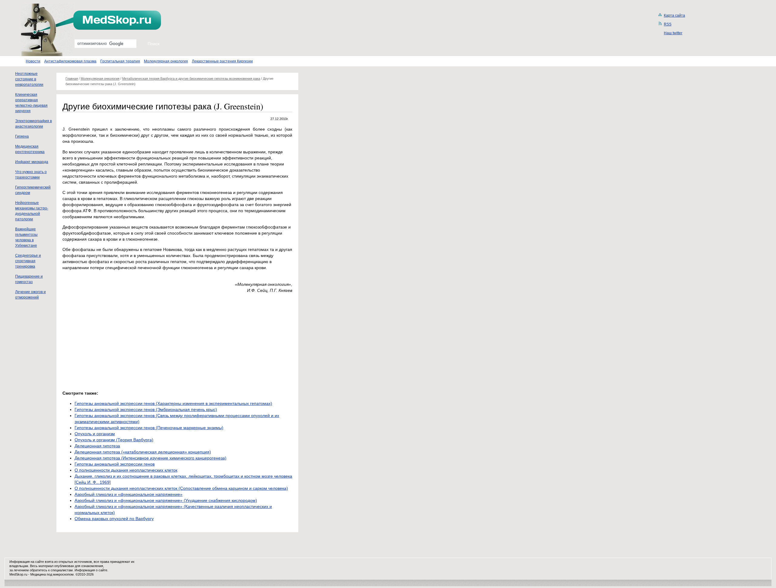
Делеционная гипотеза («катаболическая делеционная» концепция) (143, 451)
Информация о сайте (91, 570)
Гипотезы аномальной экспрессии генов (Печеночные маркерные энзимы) (149, 427)
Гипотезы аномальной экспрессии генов (115, 464)
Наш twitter (673, 33)
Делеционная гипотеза (97, 445)
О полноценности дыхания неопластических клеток (126, 470)
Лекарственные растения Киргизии (222, 61)
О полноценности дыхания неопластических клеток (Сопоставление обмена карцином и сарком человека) (181, 488)
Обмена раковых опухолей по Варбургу (114, 518)
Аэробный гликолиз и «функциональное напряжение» (128, 494)
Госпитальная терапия (120, 61)
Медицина (38, 574)
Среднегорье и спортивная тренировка (28, 261)
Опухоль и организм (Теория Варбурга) (114, 439)
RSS (667, 24)
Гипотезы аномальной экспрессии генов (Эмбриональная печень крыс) (146, 409)
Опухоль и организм (95, 433)
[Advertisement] (113, 340)
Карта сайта (674, 15)
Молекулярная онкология (166, 61)
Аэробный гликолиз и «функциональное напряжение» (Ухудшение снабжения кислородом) (166, 500)
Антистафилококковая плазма (70, 61)
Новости (33, 61)
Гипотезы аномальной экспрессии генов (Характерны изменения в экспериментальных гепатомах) (173, 403)
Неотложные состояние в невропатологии (29, 79)
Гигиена (22, 136)
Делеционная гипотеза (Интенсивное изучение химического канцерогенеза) (150, 458)
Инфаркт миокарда (31, 162)
